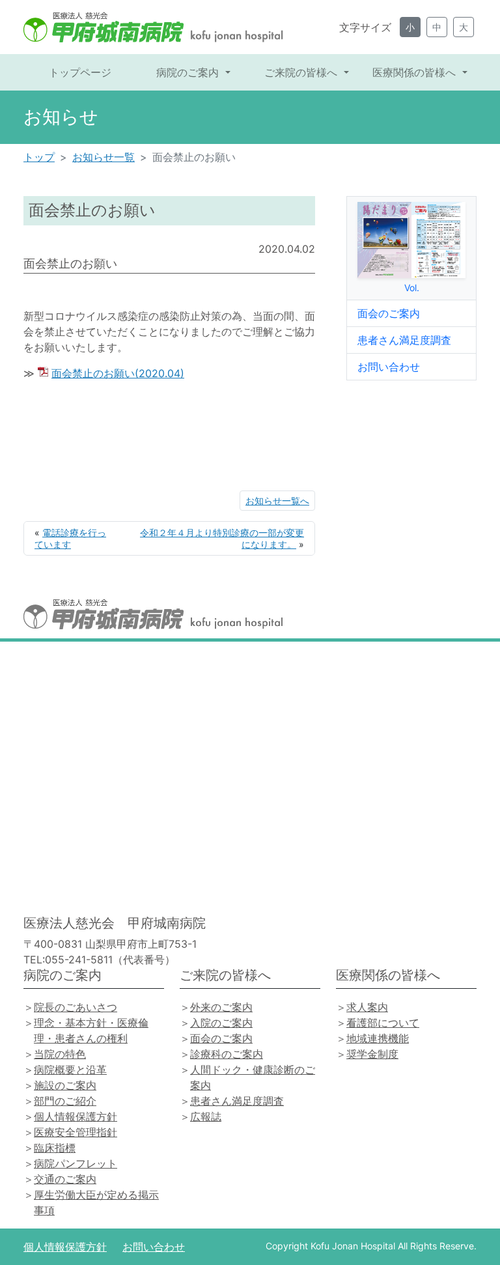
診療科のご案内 (226, 1053)
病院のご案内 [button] (189, 72)
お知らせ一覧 (103, 156)
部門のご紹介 (65, 1100)
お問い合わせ (388, 366)
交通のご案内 (65, 1179)
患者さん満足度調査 (404, 340)
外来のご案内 (221, 1007)
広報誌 (205, 1116)
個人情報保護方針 (75, 1116)
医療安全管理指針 (75, 1132)
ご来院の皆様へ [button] (302, 72)
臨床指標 (55, 1147)
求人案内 (367, 1007)
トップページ (80, 72)
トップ (39, 156)
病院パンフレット (75, 1163)
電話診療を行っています (70, 538)
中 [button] (436, 27)
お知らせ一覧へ (277, 500)
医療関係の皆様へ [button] (415, 72)
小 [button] (410, 27)
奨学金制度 (372, 1053)
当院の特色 (60, 1053)
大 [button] (463, 27)
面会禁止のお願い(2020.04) (117, 373)
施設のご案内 (65, 1085)
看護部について (382, 1022)
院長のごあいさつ (75, 1007)
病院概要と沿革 (70, 1069)
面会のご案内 (388, 313)
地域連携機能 (377, 1038)
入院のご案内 (221, 1022)
